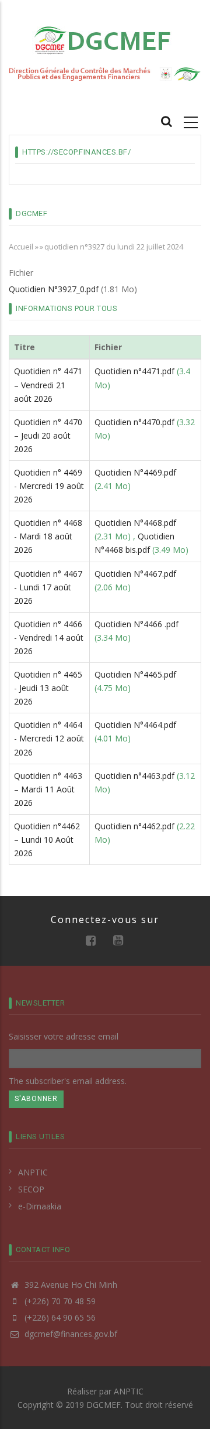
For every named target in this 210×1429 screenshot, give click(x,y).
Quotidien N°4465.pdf (135, 674)
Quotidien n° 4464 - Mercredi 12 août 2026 (49, 738)
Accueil (21, 246)
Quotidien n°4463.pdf (134, 775)
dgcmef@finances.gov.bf (69, 1333)
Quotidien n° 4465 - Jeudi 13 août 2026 (48, 688)
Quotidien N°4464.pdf (135, 724)
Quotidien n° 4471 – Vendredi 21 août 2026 (48, 384)
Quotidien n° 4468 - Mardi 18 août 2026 (48, 536)
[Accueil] (105, 39)
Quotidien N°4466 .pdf (136, 624)
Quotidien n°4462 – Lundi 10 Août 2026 (47, 840)
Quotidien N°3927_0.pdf (54, 289)
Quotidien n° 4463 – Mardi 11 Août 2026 (48, 789)
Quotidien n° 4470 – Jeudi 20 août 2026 (48, 435)
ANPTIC (33, 1172)
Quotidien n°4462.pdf (134, 826)
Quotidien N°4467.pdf (135, 573)
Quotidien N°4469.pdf (135, 472)
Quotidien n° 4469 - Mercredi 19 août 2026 (49, 486)
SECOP (31, 1189)
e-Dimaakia (39, 1206)
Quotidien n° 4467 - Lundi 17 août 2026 (48, 587)
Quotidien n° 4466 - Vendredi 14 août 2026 (48, 637)
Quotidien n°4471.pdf (134, 371)
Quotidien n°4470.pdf (134, 422)
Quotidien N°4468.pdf (135, 522)
